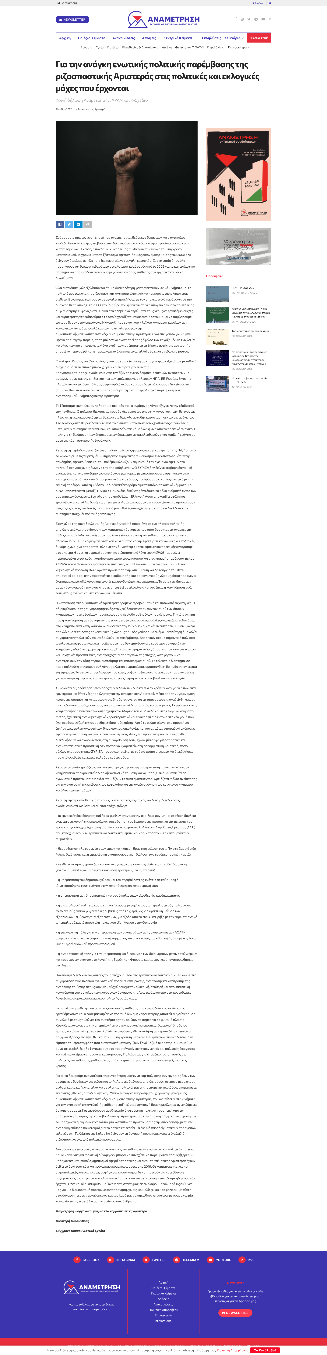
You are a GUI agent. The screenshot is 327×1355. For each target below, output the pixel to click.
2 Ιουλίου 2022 (64, 109)
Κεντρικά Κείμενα (178, 38)
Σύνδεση (259, 3)
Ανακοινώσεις (123, 38)
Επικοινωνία (163, 1315)
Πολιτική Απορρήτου (163, 1310)
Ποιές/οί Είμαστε (91, 38)
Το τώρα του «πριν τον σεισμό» (250, 330)
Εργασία (86, 47)
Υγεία (100, 47)
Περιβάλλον (215, 47)
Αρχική (65, 38)
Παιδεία (113, 47)
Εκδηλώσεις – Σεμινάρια (221, 38)
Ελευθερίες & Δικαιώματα (140, 47)
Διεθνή (167, 47)
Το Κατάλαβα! (265, 1350)
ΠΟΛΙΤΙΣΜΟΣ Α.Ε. (243, 287)
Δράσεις (163, 1299)
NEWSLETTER (74, 19)
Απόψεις (149, 38)
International (69, 3)
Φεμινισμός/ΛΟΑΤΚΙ (189, 47)
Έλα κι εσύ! (259, 38)
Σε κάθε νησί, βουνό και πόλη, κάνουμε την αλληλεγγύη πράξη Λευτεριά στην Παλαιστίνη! (251, 312)
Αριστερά (99, 109)
